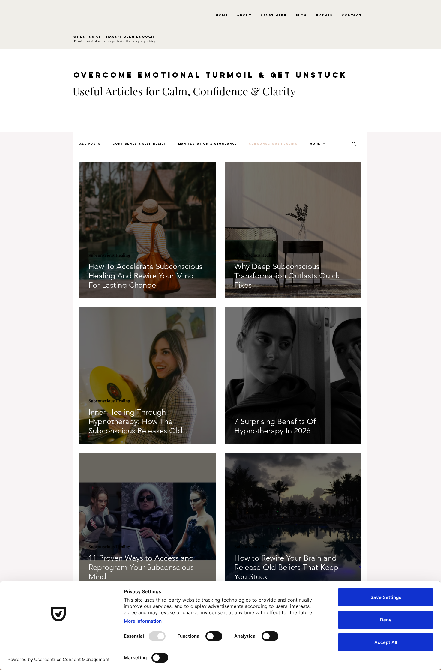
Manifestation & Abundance (207, 143)
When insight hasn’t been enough (114, 37)
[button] (354, 144)
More (315, 143)
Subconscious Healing (273, 143)
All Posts (90, 143)
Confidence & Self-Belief (139, 143)
